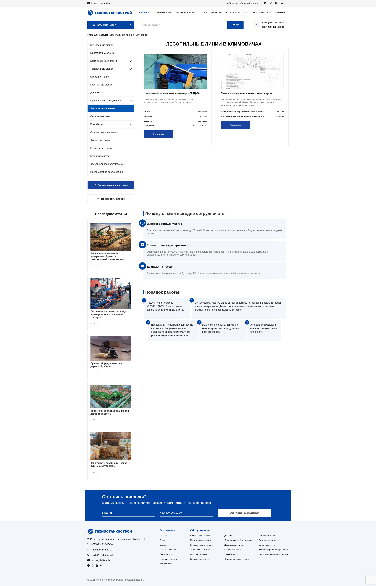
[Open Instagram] (271, 3)
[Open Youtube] (276, 3)
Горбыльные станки (101, 84)
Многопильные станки (102, 53)
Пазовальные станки (101, 148)
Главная (164, 535)
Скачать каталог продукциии (112, 185)
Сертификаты (184, 12)
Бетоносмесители (100, 156)
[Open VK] (282, 3)
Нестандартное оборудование (106, 172)
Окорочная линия (99, 76)
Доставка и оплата (257, 12)
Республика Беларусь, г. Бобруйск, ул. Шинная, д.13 (118, 539)
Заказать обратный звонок (243, 3)
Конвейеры (96, 124)
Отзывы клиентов (168, 549)
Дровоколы (96, 92)
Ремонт (280, 12)
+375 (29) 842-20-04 (273, 27)
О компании (162, 12)
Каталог (144, 12)
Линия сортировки (100, 140)
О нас (162, 540)
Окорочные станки (100, 116)
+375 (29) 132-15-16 (273, 22)
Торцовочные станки (101, 69)
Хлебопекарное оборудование (107, 164)
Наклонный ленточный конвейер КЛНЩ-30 (172, 93)
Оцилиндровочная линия (104, 132)
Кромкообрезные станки (103, 61)
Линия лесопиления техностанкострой (246, 93)
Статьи (203, 12)
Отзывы (217, 12)
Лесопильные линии (102, 108)
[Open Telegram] (265, 3)
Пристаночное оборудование (106, 100)
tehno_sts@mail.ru (101, 3)
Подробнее (158, 134)
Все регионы (166, 564)
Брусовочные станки (101, 45)
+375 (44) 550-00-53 (102, 555)
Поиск (235, 25)
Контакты (233, 12)
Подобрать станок (113, 198)
